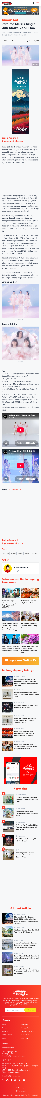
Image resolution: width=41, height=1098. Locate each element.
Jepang (34, 553)
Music (15, 19)
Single (13, 553)
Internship (25, 1024)
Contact (4, 1028)
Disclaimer (25, 1035)
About (4, 1024)
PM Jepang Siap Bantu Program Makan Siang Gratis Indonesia (29, 626)
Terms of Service (27, 1031)
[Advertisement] (20, 513)
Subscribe (30, 1010)
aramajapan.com (15, 489)
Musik (27, 553)
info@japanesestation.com (15, 1056)
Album (20, 553)
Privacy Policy (26, 1028)
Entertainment (6, 19)
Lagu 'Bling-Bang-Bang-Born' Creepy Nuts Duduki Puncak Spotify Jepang (11, 648)
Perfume (6, 553)
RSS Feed (24, 1038)
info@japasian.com (13, 1076)
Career (4, 1038)
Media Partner (7, 1035)
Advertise (5, 1031)
